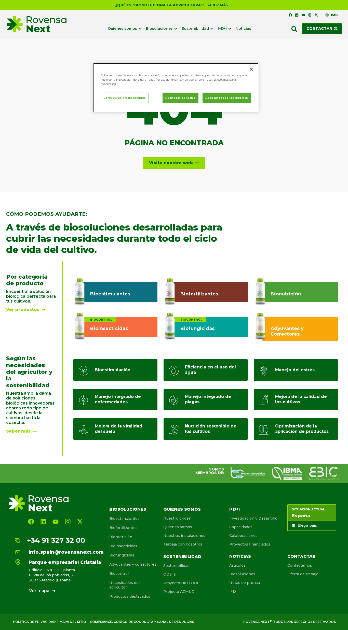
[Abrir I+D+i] (230, 28)
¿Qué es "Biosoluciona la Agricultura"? (160, 5)
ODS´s (169, 574)
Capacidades (240, 527)
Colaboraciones (243, 535)
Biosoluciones (127, 509)
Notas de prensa (244, 582)
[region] (176, 87)
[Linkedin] (297, 15)
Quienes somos (182, 509)
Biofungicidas (121, 555)
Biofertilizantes (123, 527)
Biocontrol (119, 573)
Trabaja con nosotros (182, 544)
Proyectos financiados (249, 544)
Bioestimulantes (124, 518)
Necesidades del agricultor (124, 585)
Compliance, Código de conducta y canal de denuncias (142, 622)
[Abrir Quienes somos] (140, 28)
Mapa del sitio (73, 622)
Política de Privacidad (34, 622)
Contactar (301, 556)
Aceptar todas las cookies (226, 97)
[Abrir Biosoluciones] (176, 28)
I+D (232, 591)
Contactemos (299, 565)
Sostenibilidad (182, 556)
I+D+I (234, 509)
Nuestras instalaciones (184, 535)
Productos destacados (129, 596)
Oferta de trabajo (302, 574)
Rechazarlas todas (180, 97)
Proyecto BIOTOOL (181, 583)
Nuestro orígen (177, 518)
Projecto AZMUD (179, 591)
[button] (294, 29)
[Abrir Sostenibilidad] (212, 28)
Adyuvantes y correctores (132, 564)
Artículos (237, 565)
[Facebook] (290, 15)
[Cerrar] (251, 69)
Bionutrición (120, 537)
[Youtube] (303, 15)
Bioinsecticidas (123, 546)
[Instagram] (310, 15)
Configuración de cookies (124, 97)
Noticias (240, 556)
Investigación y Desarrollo (253, 518)
